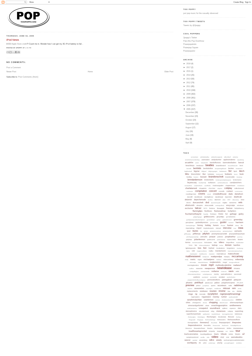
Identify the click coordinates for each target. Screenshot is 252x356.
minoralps (193, 262)
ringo (190, 294)
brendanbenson (195, 179)
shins (188, 302)
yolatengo (212, 343)
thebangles (192, 317)
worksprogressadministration (234, 340)
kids (215, 242)
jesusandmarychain (237, 234)
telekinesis (238, 314)
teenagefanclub (227, 314)
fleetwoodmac (220, 211)
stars (240, 308)
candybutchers (236, 183)
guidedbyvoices (202, 222)
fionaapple (220, 208)
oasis (231, 271)
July (188, 131)
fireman (229, 208)
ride (233, 291)
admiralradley (204, 157)
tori (227, 331)
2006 (188, 105)
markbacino (203, 254)
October (189, 120)
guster (223, 222)
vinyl (222, 337)
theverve (189, 328)
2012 (188, 82)
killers (221, 242)
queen (213, 285)
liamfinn (236, 245)
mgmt (200, 259)
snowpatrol (203, 308)
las (196, 245)
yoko (204, 343)
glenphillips (220, 217)
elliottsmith (189, 205)
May (188, 139)
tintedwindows (238, 328)
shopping (213, 302)
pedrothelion (231, 277)
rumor (224, 297)
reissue (226, 288)
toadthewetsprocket (198, 331)
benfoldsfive (208, 168)
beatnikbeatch (221, 165)
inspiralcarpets (208, 228)
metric (193, 259)
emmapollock (219, 205)
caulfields (207, 185)
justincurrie (211, 239)
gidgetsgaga (197, 217)
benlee (231, 168)
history (200, 225)
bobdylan (211, 174)
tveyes (237, 334)
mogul (225, 262)
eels (240, 202)
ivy (201, 231)
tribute (224, 334)
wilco (211, 340)
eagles (225, 202)
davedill (189, 197)
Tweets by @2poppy (192, 25)
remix (239, 288)
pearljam (222, 277)
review (222, 291)
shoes (205, 302)
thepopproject (224, 323)
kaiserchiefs (231, 239)
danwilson (239, 194)
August (189, 127)
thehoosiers (221, 320)
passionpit (237, 274)
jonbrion (220, 237)
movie (204, 265)
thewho (209, 328)
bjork (235, 171)
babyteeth (204, 162)
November (190, 116)
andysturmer (216, 160)
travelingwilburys (206, 334)
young (219, 343)
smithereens (235, 305)
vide (208, 337)
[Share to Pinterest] (18, 52)
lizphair (211, 248)
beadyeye (199, 165)
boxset (203, 177)
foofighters (232, 211)
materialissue (221, 254)
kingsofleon (230, 242)
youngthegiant (229, 343)
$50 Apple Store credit (17, 44)
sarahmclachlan (194, 299)
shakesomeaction (228, 300)
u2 (243, 334)
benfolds (197, 168)
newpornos (210, 268)
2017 (188, 67)
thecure (231, 317)
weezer (187, 340)
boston (196, 177)
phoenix (189, 283)
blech (241, 171)
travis (216, 334)
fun (226, 214)
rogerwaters (195, 297)
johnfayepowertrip (192, 237)
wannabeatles (237, 337)
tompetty (212, 331)
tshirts (231, 334)
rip (196, 294)
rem (234, 288)
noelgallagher (194, 271)
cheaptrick (202, 188)
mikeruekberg (228, 259)
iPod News (12, 39)
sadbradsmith (233, 297)
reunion (213, 291)
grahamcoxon (227, 220)
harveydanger (190, 225)
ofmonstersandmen (194, 274)
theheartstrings (210, 320)
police (217, 283)
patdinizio (196, 277)
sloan (207, 305)
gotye (218, 220)
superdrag (239, 311)
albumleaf (227, 157)
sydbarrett (206, 314)
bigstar (197, 171)
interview (227, 228)
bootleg (189, 177)
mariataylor (193, 254)
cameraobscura (222, 182)
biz (230, 171)
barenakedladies (229, 163)
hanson (231, 222)
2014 (188, 75)
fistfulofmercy (239, 208)
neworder (199, 268)
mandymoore (220, 251)
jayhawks (238, 231)
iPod (68, 44)
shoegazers (196, 302)
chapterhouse (230, 185)
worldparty (192, 343)
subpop (230, 311)
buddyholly (202, 182)
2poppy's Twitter (190, 37)
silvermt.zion (224, 302)
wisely (219, 340)
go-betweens (230, 217)
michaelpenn (209, 259)
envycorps (230, 205)
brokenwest (237, 180)
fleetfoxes (208, 211)
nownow (223, 271)
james (206, 231)
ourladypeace (207, 274)
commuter (189, 191)
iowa (240, 228)
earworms (232, 202)
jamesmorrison (227, 231)
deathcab (238, 197)
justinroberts (221, 239)
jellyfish (206, 233)
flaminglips (197, 211)
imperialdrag (190, 228)
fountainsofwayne (193, 214)
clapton (219, 188)
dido (224, 200)
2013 (188, 79)
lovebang (240, 248)
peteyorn (237, 280)
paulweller (213, 277)
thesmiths (207, 325)
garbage (233, 214)
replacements (192, 291)
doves (188, 202)
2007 (188, 101)
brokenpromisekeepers (223, 180)
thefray (238, 317)
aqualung (240, 160)
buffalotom (211, 182)
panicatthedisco (226, 274)
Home (90, 71)
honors (216, 225)
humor (230, 225)
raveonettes (199, 288)
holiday (208, 225)
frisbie (220, 214)
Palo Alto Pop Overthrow (193, 41)
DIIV (229, 200)
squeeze (233, 308)
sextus (217, 300)
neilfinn (191, 268)
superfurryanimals (194, 314)
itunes (195, 231)
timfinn (229, 328)
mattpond (205, 256)
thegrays (200, 320)
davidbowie (198, 197)
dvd (207, 202)
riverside (202, 294)
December (190, 112)
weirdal (194, 340)
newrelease (224, 268)
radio (230, 285)
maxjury (227, 256)
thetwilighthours (235, 325)
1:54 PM (28, 48)
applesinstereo (229, 160)
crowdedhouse (219, 194)
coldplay (228, 188)
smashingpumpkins (219, 305)
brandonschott (216, 176)
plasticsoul (208, 283)
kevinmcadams (197, 242)
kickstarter (208, 242)
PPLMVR (240, 283)
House (223, 225)
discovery (235, 200)
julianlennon (199, 239)
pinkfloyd (199, 282)
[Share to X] (13, 52)
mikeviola (239, 259)
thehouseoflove (234, 320)
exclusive (189, 208)
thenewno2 (204, 322)
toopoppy (220, 331)
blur (204, 174)
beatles (209, 165)
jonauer (212, 237)
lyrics (188, 251)
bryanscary (192, 182)
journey (239, 237)
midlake (218, 259)
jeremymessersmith (219, 234)
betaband (239, 168)
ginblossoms (209, 217)
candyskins (188, 185)
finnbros (212, 208)
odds (237, 271)
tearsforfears (216, 314)
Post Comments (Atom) (28, 77)
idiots (237, 225)
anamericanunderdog (192, 160)
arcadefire (189, 162)
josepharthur (230, 237)
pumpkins (206, 285)
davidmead (219, 197)
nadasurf (237, 265)
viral (227, 337)
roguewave (206, 297)
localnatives (220, 248)
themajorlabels (193, 322)
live (204, 248)
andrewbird (205, 160)
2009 (188, 94)
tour (238, 330)
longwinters (231, 248)
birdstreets (222, 171)
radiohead (238, 285)
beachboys (190, 165)
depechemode (200, 200)
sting (212, 311)
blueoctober (196, 174)
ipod (188, 231)
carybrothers (198, 185)
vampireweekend (192, 337)
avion (197, 162)
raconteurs (221, 285)
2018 (188, 63)
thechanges (211, 317)
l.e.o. (191, 245)
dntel (242, 200)
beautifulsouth (233, 165)
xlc (200, 343)
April (188, 143)
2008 (188, 98)
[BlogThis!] (10, 52)
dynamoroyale (215, 202)
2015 (188, 71)
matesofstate (233, 254)
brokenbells (209, 180)
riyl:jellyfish (213, 294)
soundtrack (215, 308)
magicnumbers (202, 251)
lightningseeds (191, 248)
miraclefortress (203, 262)
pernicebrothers (213, 280)
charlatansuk (191, 188)
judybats (189, 239)
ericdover (240, 205)
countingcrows (191, 194)
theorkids (214, 322)
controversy (239, 191)
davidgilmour (208, 197)
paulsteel (205, 277)
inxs (234, 228)
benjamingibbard (220, 168)
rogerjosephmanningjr (230, 294)
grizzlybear (190, 222)
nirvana (237, 268)
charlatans (240, 185)
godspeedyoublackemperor (195, 220)
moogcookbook (234, 262)
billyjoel (204, 171)
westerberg (203, 340)
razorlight (209, 288)
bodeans (228, 174)
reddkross (217, 288)
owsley (216, 274)
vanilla (202, 337)
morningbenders (193, 265)
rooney (216, 297)
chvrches (212, 188)
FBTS (205, 208)
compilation (201, 191)
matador (212, 254)
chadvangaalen (218, 185)
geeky (241, 214)
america (235, 157)
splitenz (225, 308)
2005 (188, 109)
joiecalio (204, 237)
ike (242, 225)
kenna (187, 242)
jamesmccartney (215, 231)
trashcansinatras (191, 334)
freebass (213, 214)
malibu (211, 251)
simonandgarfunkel (195, 305)
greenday (238, 219)
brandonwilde (230, 177)
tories (232, 331)
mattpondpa (216, 256)
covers (201, 194)
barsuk (241, 162)
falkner (198, 208)
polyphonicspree (228, 283)
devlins (210, 200)
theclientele (222, 317)
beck (241, 165)
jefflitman (197, 234)
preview (190, 285)
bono (236, 174)
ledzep (214, 245)
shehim (239, 300)
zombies (239, 343)
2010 (188, 90)
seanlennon (208, 300)
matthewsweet (193, 256)
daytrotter (228, 197)
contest (229, 191)
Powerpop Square (190, 47)
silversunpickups (236, 303)
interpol (218, 228)
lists (199, 248)
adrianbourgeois (216, 157)
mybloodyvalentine (223, 265)
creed (209, 194)
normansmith (205, 271)
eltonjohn (199, 205)
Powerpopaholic (190, 44)
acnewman (194, 157)
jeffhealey (187, 234)
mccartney (237, 256)
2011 (188, 86)
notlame (215, 271)
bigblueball (188, 171)
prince (198, 285)
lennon (228, 245)
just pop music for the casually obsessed (200, 13)
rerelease (204, 291)
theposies (236, 322)
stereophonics (191, 311)
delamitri (188, 200)
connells (221, 191)
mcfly (186, 259)
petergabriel (227, 280)
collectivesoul (239, 188)
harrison (239, 222)
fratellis (205, 214)
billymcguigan (212, 171)
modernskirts (215, 262)
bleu (187, 174)
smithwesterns (192, 308)
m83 (193, 251)
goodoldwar (211, 220)
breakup (239, 177)
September (190, 124)
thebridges (201, 317)
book (242, 174)
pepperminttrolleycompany (196, 280)
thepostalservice (195, 325)
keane (240, 240)
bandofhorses (215, 163)
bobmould (219, 174)
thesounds (216, 325)
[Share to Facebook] (16, 52)
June (188, 135)
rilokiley (239, 291)
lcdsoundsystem (204, 245)
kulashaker (240, 242)
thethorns (225, 325)
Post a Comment (13, 67)
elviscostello (209, 205)
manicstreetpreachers (235, 251)
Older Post (168, 71)
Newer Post (11, 71)
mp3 (211, 265)
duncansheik (198, 202)
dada (231, 194)
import (198, 228)
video (214, 336)
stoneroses (221, 311)
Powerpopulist (189, 51)
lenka (221, 245)
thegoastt (192, 320)
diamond (217, 200)
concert (213, 191)
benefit (189, 168)
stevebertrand (204, 311)
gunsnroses (214, 222)
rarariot (190, 288)
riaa (229, 291)
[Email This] (7, 52)
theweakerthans (199, 328)
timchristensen (219, 328)
